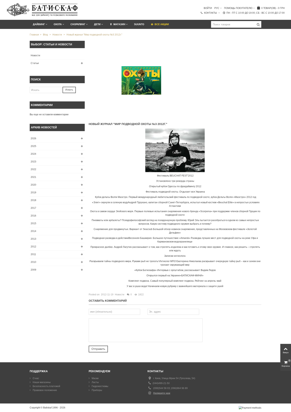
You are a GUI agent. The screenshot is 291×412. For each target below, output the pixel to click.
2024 (33, 154)
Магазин (119, 24)
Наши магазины (41, 382)
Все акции (162, 24)
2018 (33, 200)
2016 (33, 215)
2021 (33, 177)
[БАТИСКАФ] (42, 9)
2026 (33, 138)
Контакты (211, 12)
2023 (33, 161)
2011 (33, 254)
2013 (33, 238)
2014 (33, 231)
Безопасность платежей (46, 386)
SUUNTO (139, 24)
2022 (33, 169)
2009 (33, 269)
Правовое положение (44, 390)
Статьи (35, 63)
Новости (35, 55)
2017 (33, 208)
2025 (33, 146)
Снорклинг (77, 24)
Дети (97, 24)
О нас (35, 378)
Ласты (95, 382)
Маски (95, 378)
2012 (33, 246)
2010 (33, 262)
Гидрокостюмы (99, 386)
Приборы (96, 390)
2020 (33, 184)
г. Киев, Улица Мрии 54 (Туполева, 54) (174, 378)
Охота (58, 24)
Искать (69, 89)
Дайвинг (39, 24)
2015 (33, 223)
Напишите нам (161, 393)
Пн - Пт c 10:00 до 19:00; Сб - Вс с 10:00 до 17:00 (255, 12)
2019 (33, 192)
